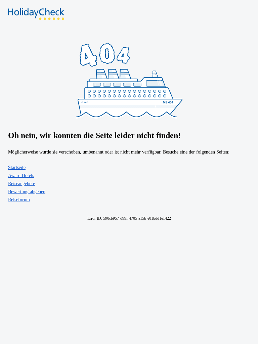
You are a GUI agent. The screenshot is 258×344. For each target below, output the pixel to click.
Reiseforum (19, 199)
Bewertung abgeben (26, 191)
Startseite (17, 167)
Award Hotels (21, 175)
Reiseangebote (21, 183)
